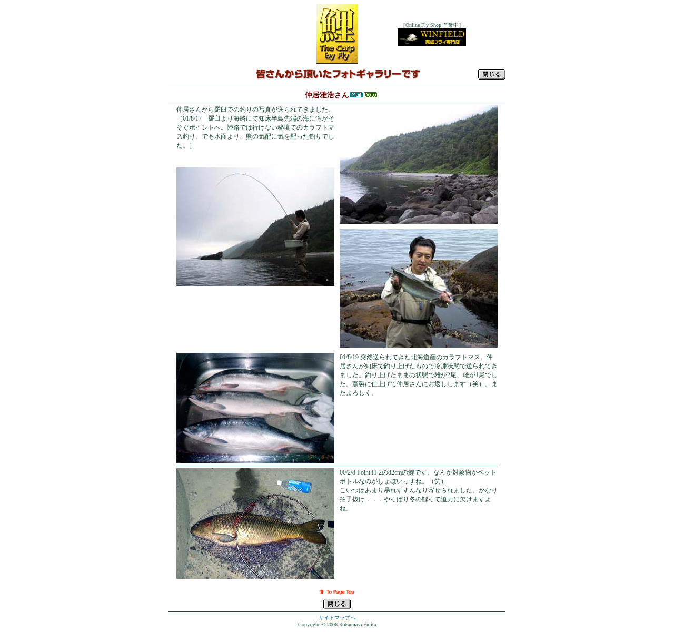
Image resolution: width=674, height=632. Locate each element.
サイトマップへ (337, 617)
